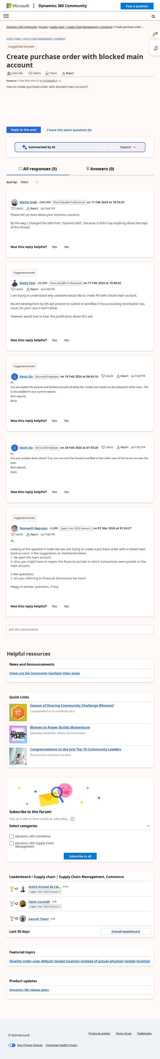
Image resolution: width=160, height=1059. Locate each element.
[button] (137, 7)
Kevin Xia (26, 376)
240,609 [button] (45, 202)
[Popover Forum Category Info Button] (72, 818)
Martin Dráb (28, 202)
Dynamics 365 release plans (29, 990)
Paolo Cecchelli (39, 902)
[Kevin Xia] (14, 376)
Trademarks (144, 1033)
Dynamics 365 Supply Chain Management (34, 845)
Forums (43, 27)
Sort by (11, 182)
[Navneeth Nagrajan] (14, 528)
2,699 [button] (54, 528)
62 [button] (54, 918)
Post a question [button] (137, 6)
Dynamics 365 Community (63, 5)
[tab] (37, 170)
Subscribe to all (80, 856)
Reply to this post (23, 130)
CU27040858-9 (49, 80)
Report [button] (70, 73)
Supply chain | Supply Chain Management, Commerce (81, 27)
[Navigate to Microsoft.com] (17, 5)
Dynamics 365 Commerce (32, 836)
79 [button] (55, 901)
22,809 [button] (42, 283)
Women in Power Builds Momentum (60, 727)
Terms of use (123, 1033)
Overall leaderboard (125, 931)
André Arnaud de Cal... (45, 887)
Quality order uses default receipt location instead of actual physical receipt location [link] (79, 961)
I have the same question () (69, 130)
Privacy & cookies (99, 1033)
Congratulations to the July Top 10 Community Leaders (75, 749)
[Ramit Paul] (14, 283)
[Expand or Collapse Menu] (6, 15)
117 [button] (67, 886)
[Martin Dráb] (14, 202)
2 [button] (60, 80)
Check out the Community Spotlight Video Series (44, 673)
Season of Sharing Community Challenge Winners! (72, 706)
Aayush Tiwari (39, 919)
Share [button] (53, 73)
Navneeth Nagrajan (34, 528)
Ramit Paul (27, 283)
